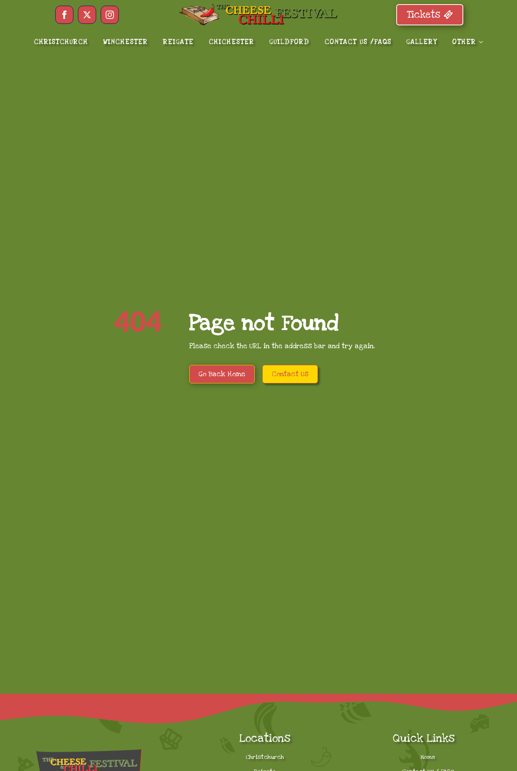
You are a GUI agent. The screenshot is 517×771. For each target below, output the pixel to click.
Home (427, 757)
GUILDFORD (289, 41)
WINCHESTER (125, 41)
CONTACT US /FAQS (358, 41)
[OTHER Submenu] (483, 42)
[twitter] (87, 15)
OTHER (464, 41)
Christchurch (265, 757)
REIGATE (178, 41)
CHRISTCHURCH (61, 41)
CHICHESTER (231, 41)
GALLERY (421, 41)
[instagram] (110, 15)
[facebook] (64, 15)
